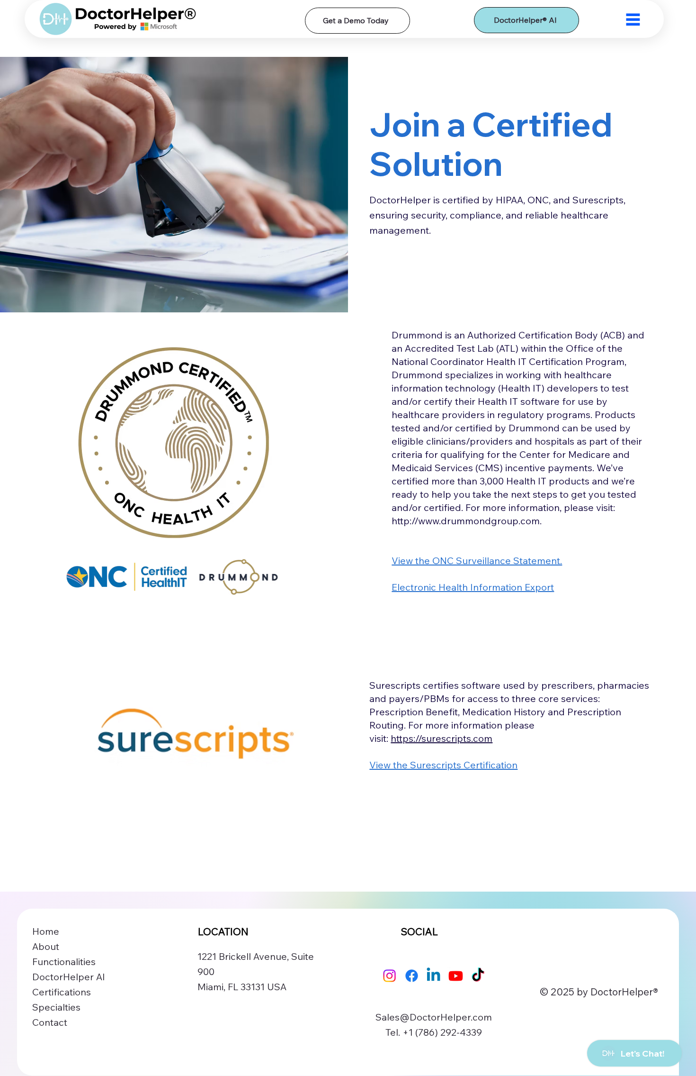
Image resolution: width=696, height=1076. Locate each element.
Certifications (61, 992)
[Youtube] (455, 975)
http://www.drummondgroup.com (466, 521)
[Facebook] (411, 975)
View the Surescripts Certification (443, 765)
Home (45, 931)
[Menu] (633, 19)
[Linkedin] (433, 975)
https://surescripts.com (441, 738)
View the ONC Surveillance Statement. (477, 560)
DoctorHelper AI (68, 977)
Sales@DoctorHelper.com (433, 1017)
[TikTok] (478, 975)
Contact (49, 1022)
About (45, 946)
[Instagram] (389, 975)
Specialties (56, 1007)
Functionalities (64, 961)
